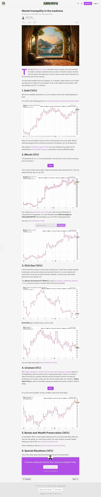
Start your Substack (46, 489)
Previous (27, 479)
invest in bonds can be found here (53, 445)
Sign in (96, 3)
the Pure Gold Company (39, 149)
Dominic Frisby (29, 17)
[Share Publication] (81, 3)
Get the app (58, 489)
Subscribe (88, 3)
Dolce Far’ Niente (41, 69)
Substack (42, 493)
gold (46, 95)
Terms (54, 486)
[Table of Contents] (2, 248)
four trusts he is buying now (47, 442)
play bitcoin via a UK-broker (42, 212)
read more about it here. (36, 221)
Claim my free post (50, 467)
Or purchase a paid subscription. (50, 471)
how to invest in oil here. (48, 363)
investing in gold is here (39, 147)
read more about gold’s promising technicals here (60, 101)
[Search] (78, 3)
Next (74, 479)
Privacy (50, 486)
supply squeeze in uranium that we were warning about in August (48, 372)
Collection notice (61, 486)
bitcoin (35, 158)
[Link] (19, 90)
